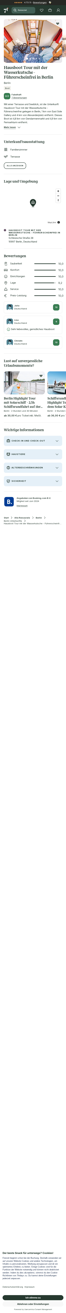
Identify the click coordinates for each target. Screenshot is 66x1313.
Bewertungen (40, 2)
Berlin (39, 518)
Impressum (22, 505)
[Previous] (5, 39)
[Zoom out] (58, 195)
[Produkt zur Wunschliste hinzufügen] (58, 24)
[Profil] (58, 10)
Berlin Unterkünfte (13, 521)
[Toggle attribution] (59, 222)
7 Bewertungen (19, 97)
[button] (33, 39)
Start (6, 518)
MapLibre (52, 222)
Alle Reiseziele (22, 518)
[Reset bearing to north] (58, 200)
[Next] (60, 39)
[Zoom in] (58, 191)
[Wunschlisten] (41, 10)
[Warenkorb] (50, 10)
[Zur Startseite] (6, 10)
